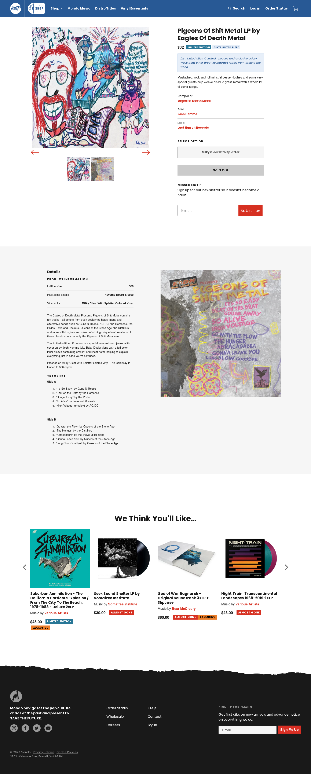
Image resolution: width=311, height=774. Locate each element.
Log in (255, 8)
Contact (155, 716)
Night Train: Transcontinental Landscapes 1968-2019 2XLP (249, 596)
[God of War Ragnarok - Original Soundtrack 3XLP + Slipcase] (187, 558)
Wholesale (115, 716)
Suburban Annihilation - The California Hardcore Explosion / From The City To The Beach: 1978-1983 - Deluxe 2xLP (59, 600)
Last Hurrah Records (193, 128)
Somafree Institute (122, 604)
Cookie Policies (67, 752)
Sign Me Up (289, 729)
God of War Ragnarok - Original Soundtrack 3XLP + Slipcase (183, 598)
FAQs (152, 708)
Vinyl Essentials (134, 8)
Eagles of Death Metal (194, 101)
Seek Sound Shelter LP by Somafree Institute (117, 596)
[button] (24, 567)
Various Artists (56, 612)
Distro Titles (105, 8)
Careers (113, 725)
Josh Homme (187, 114)
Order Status (276, 8)
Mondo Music (78, 8)
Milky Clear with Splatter (220, 152)
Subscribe (250, 210)
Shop (55, 8)
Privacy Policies (43, 752)
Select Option (190, 141)
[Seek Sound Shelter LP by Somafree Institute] (123, 558)
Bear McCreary (184, 608)
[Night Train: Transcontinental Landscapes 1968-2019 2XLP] (251, 558)
